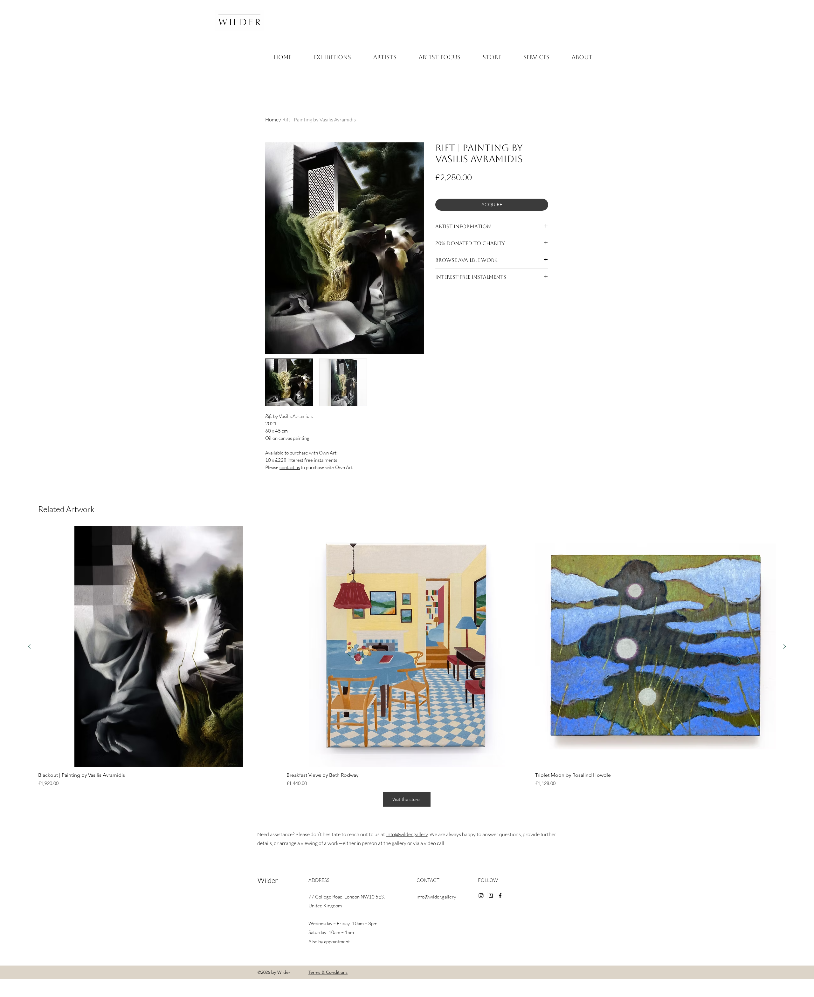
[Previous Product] (29, 646)
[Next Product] (785, 646)
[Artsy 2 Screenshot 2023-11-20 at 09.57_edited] (490, 895)
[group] (407, 656)
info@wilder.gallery (407, 834)
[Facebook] (500, 895)
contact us (289, 467)
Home (272, 119)
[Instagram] (481, 895)
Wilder (268, 880)
